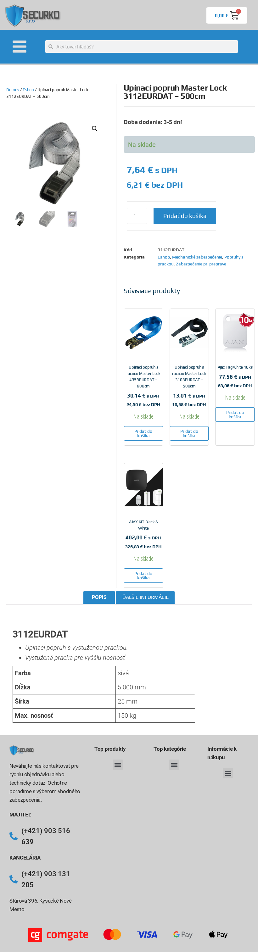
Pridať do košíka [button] (143, 433)
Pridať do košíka (184, 215)
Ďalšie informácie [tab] (145, 597)
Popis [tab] (99, 597)
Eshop (28, 89)
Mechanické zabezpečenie (197, 256)
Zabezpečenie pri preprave (201, 263)
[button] (94, 128)
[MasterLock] (37, 616)
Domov (12, 89)
